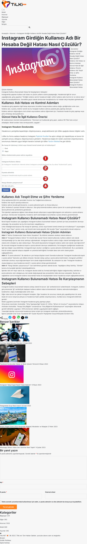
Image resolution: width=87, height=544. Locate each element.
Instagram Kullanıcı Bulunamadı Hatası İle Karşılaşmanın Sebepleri (24, 92)
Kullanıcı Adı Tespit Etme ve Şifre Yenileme (76, 72)
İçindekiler (74, 49)
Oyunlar (4, 19)
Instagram (5, 94)
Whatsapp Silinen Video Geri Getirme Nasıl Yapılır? (17, 447)
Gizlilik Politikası (5, 540)
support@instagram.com (55, 212)
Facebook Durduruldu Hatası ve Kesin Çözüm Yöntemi (19, 364)
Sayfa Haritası (5, 543)
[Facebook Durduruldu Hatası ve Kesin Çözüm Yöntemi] (12, 362)
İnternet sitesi (50, 492)
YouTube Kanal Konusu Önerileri (11, 343)
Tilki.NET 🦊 (4, 535)
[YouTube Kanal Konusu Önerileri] (14, 341)
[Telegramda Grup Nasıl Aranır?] (14, 403)
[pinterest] (14, 319)
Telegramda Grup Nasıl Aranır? (10, 406)
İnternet (4, 14)
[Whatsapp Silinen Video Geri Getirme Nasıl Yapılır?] (14, 445)
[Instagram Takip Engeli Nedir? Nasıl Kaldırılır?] (12, 382)
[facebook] (10, 319)
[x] (22, 319)
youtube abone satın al (45, 535)
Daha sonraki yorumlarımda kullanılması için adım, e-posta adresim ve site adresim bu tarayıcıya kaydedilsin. (42, 502)
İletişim (4, 24)
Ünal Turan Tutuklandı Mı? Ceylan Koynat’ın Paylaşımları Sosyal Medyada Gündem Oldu (43, 314)
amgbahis (57, 535)
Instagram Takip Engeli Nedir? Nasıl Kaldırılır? (15, 385)
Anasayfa (5, 33)
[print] (26, 319)
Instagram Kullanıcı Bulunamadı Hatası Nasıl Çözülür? (76, 80)
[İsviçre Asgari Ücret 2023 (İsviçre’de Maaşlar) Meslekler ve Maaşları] (13, 424)
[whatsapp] (18, 319)
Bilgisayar (5, 17)
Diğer (3, 22)
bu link (24, 224)
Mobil (4, 12)
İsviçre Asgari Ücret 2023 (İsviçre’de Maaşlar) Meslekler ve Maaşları (24, 426)
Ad (1, 482)
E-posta (3, 492)
